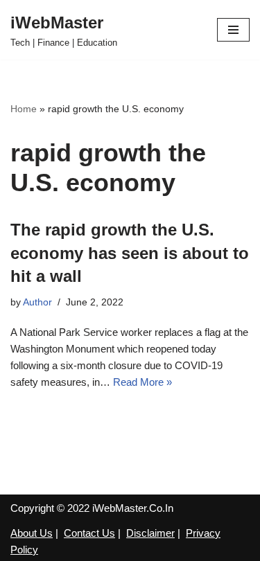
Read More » (142, 382)
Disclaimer (150, 533)
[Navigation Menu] (233, 30)
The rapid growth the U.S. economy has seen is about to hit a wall (129, 252)
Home (23, 108)
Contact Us (89, 533)
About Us (31, 533)
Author (37, 302)
